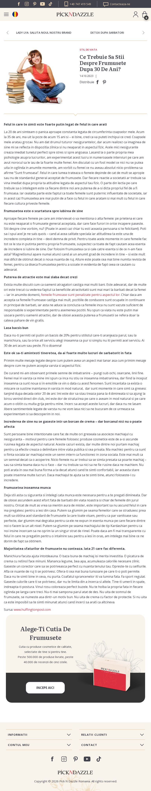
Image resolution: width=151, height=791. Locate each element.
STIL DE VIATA (88, 49)
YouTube (42, 4)
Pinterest (35, 3)
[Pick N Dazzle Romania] (15, 14)
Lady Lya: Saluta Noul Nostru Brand (43, 32)
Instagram (27, 3)
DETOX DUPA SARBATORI (107, 32)
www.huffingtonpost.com (32, 609)
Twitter (50, 3)
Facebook (19, 4)
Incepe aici (45, 688)
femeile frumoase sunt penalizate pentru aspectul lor (80, 295)
